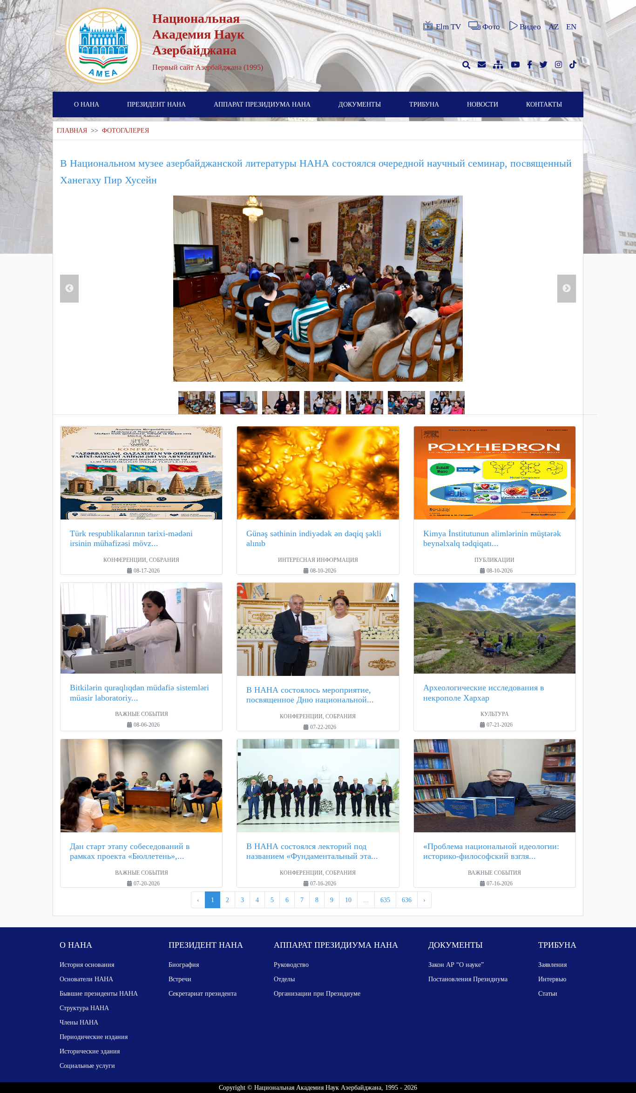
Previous (69, 289)
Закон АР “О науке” (456, 964)
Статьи (547, 993)
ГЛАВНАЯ (72, 130)
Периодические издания (94, 1036)
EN (571, 26)
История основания (87, 964)
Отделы (284, 979)
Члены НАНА (79, 1022)
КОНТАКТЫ (544, 104)
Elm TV (448, 26)
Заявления (552, 964)
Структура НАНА (84, 1008)
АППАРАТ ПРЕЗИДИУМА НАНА (262, 104)
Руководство (291, 964)
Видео (530, 26)
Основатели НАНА (86, 979)
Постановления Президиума (467, 979)
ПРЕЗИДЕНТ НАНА (156, 104)
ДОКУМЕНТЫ (359, 104)
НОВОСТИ (482, 104)
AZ (553, 26)
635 (385, 900)
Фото (491, 26)
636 (407, 900)
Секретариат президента (203, 993)
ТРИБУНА (424, 104)
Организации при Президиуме (317, 993)
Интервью (552, 979)
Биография (184, 964)
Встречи (180, 979)
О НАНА (86, 104)
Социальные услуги (87, 1065)
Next (566, 289)
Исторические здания (90, 1051)
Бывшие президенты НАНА (99, 993)
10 (348, 900)
